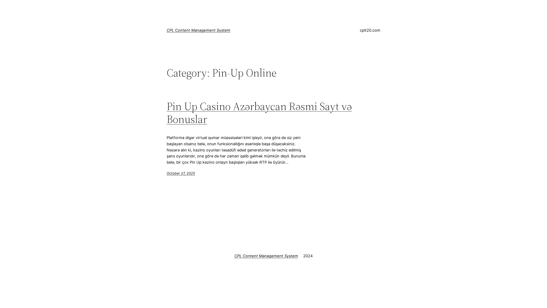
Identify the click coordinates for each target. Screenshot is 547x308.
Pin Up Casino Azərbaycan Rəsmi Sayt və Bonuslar (259, 113)
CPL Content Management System (198, 30)
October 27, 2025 (181, 173)
